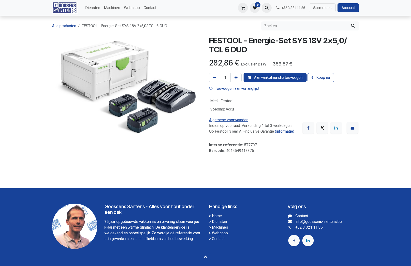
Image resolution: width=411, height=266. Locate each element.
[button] (267, 8)
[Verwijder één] (214, 77)
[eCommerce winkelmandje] (243, 8)
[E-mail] (352, 128)
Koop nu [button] (322, 77)
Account (348, 7)
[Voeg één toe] (236, 77)
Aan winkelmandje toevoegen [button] (278, 77)
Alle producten (64, 26)
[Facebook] (308, 128)
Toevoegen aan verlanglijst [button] (237, 88)
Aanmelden (322, 7)
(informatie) (284, 131)
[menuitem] (92, 8)
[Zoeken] (353, 25)
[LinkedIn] (336, 128)
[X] (322, 128)
